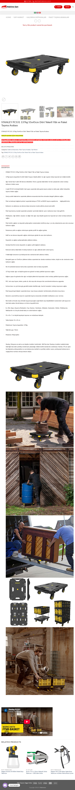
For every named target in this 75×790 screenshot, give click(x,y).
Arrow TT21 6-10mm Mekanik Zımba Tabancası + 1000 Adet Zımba (36, 772)
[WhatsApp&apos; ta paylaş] (3, 156)
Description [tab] (5, 167)
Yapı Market (18, 17)
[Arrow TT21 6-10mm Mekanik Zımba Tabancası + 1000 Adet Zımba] (37, 757)
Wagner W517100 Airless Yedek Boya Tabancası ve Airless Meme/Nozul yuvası (62, 772)
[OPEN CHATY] (5, 785)
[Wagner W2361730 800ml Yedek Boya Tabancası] (12, 757)
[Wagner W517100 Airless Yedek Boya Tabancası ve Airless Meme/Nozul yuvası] (62, 757)
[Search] (73, 7)
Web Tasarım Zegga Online (24, 783)
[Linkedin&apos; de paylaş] (19, 156)
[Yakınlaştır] (4, 99)
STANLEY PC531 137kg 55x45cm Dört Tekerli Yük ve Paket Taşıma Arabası (23, 152)
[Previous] (5, 65)
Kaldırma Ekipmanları (36, 17)
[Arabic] (35, 12)
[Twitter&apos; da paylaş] (9, 156)
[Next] (70, 65)
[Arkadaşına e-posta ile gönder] (12, 156)
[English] (37, 12)
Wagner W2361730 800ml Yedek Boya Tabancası (12, 772)
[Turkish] (40, 12)
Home (8, 17)
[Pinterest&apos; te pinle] (16, 156)
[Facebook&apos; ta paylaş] (6, 156)
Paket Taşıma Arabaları (59, 17)
